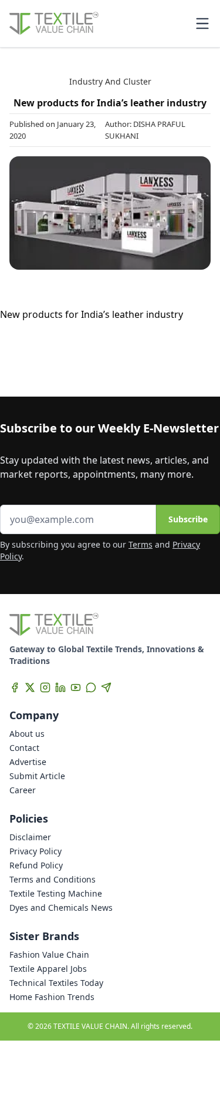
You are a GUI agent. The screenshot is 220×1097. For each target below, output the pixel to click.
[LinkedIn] (60, 687)
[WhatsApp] (91, 687)
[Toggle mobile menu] (202, 23)
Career (22, 790)
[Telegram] (106, 687)
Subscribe (188, 519)
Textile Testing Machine (55, 893)
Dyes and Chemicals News (61, 907)
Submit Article (37, 775)
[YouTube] (75, 687)
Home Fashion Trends (51, 996)
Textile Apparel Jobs (48, 968)
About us (27, 733)
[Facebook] (14, 687)
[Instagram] (45, 687)
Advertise (27, 761)
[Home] (54, 23)
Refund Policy (36, 865)
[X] (30, 687)
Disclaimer (30, 837)
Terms (140, 544)
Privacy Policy (35, 851)
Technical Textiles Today (56, 982)
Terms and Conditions (52, 879)
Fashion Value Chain (49, 954)
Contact (24, 747)
